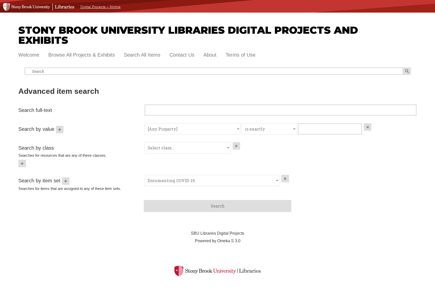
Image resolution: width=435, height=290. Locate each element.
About (209, 55)
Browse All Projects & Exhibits (81, 55)
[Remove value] (367, 127)
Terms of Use (241, 55)
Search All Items (142, 55)
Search (407, 71)
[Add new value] (59, 129)
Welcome (28, 55)
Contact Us (181, 55)
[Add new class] (22, 163)
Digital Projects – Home (100, 7)
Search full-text (35, 110)
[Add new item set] (65, 181)
